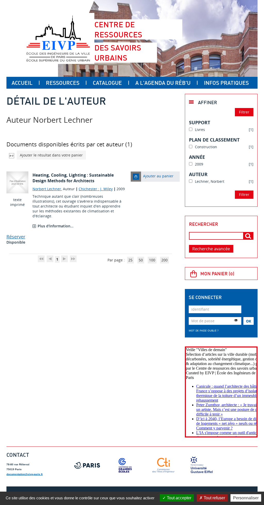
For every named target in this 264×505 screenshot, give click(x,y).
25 (130, 260)
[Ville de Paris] (87, 465)
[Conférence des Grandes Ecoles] (125, 465)
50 (141, 260)
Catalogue (107, 83)
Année (197, 157)
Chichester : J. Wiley (96, 188)
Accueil (22, 83)
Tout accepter (178, 498)
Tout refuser (214, 498)
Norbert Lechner (46, 188)
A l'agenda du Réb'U (163, 83)
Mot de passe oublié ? (203, 330)
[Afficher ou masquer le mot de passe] (236, 320)
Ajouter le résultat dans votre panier (51, 155)
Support (199, 122)
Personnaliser (246, 498)
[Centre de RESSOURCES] (58, 38)
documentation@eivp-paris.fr (24, 474)
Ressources (62, 83)
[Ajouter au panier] (136, 176)
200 (164, 260)
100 (152, 260)
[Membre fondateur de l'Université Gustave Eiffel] (201, 465)
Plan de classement (214, 140)
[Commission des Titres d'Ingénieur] (163, 465)
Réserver (15, 237)
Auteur (198, 174)
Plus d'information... (55, 225)
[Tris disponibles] (11, 155)
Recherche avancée (211, 249)
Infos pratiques (226, 83)
